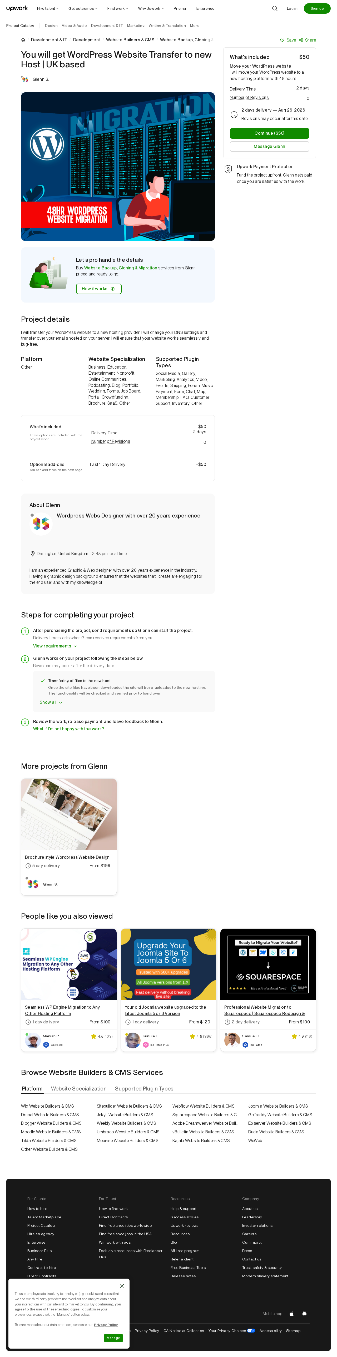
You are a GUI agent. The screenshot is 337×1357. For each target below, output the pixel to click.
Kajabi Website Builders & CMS (201, 1140)
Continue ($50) (270, 133)
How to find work (113, 1209)
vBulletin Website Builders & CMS (203, 1131)
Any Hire (34, 1259)
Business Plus (39, 1251)
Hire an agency (40, 1234)
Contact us (251, 1259)
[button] (148, 441)
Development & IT (49, 40)
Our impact (252, 1242)
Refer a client (182, 1259)
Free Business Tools (188, 1267)
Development (86, 40)
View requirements (52, 646)
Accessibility (271, 1331)
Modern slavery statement (265, 1276)
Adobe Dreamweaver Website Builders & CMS (206, 1123)
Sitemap (293, 1331)
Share (310, 40)
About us (250, 1209)
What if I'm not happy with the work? (68, 728)
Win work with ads (115, 1242)
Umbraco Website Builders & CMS (128, 1131)
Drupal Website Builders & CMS (50, 1114)
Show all (48, 702)
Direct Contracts (41, 1276)
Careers (249, 1234)
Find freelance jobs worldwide (125, 1225)
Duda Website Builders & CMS (276, 1131)
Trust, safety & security (262, 1267)
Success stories (185, 1217)
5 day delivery (46, 865)
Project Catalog (20, 25)
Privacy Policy (147, 1331)
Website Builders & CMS (130, 40)
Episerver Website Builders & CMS (279, 1123)
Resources (180, 1234)
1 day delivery (45, 1021)
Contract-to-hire (41, 1267)
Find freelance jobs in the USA (125, 1234)
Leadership (252, 1217)
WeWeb (255, 1140)
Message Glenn (269, 146)
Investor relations (257, 1225)
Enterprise (36, 1242)
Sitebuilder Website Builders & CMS (129, 1106)
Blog (175, 1242)
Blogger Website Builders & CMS (51, 1123)
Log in (292, 8)
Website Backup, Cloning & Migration (120, 267)
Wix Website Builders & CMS (47, 1106)
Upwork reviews (185, 1225)
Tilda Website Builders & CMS (48, 1140)
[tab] (33, 1088)
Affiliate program (185, 1251)
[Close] (122, 1286)
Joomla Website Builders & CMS (278, 1106)
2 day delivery (246, 1021)
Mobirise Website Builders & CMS (127, 1140)
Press (247, 1251)
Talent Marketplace (44, 1217)
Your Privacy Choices (232, 1331)
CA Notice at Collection (183, 1331)
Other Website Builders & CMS (49, 1149)
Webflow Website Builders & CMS (203, 1106)
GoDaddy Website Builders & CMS (280, 1114)
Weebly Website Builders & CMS (126, 1123)
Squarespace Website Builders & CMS (206, 1114)
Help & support (184, 1209)
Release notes (183, 1276)
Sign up (317, 8)
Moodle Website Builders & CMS (51, 1131)
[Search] (275, 8)
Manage (113, 1338)
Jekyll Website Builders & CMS (125, 1114)
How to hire (37, 1209)
